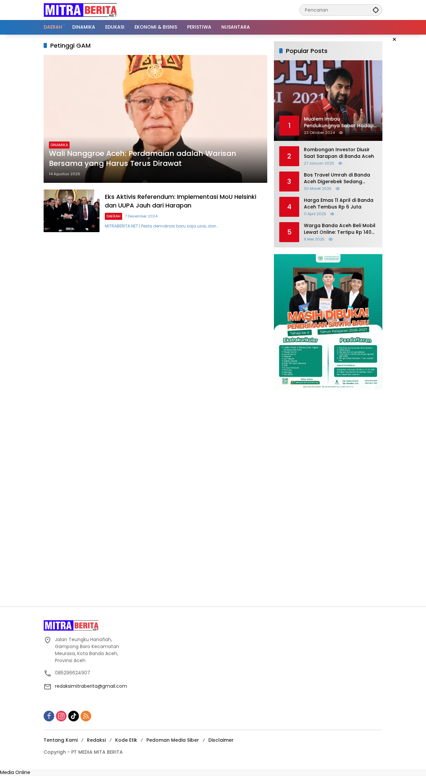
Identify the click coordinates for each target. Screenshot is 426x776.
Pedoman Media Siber (172, 740)
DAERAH (113, 216)
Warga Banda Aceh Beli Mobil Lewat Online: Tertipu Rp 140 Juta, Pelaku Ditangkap (339, 228)
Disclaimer (221, 740)
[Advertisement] (213, 498)
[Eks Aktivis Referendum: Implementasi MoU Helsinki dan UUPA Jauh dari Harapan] (72, 211)
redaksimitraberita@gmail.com (91, 686)
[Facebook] (49, 716)
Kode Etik (126, 740)
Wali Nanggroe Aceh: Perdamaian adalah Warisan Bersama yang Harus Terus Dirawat (142, 159)
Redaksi (96, 740)
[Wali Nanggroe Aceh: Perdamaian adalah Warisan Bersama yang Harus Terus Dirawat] (155, 119)
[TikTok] (73, 716)
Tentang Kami (61, 740)
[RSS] (86, 716)
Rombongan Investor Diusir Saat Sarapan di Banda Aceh (339, 153)
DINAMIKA (59, 145)
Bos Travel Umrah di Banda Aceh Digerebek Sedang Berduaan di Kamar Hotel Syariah (337, 178)
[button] (375, 9)
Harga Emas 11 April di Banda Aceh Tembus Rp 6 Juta (338, 203)
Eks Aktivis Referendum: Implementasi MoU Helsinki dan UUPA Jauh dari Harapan (180, 201)
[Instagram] (61, 716)
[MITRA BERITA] (80, 9)
